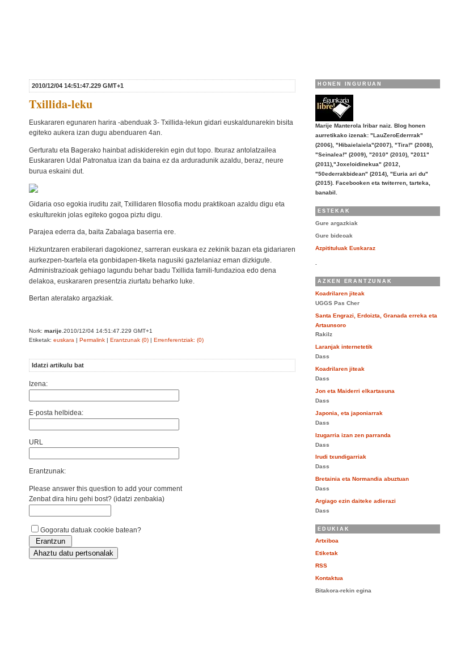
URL (36, 442)
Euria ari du (91, 15)
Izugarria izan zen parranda (353, 435)
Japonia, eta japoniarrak (349, 413)
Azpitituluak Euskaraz (345, 248)
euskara (63, 340)
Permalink (92, 340)
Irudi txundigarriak (340, 457)
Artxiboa (327, 540)
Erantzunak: (47, 471)
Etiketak (326, 553)
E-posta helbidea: (56, 412)
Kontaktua (329, 578)
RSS (321, 565)
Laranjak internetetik (344, 347)
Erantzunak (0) (129, 340)
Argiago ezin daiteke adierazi (355, 501)
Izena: (38, 383)
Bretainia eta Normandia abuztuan (362, 479)
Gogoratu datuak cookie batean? (90, 529)
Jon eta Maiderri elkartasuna (355, 391)
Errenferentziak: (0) (179, 340)
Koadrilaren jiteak (340, 293)
